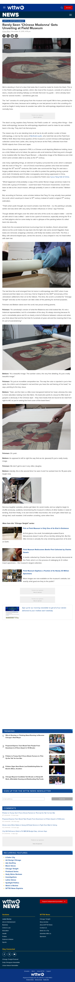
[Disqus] (37, 646)
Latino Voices (10, 880)
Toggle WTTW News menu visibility (71, 14)
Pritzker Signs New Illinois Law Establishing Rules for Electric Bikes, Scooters (24, 767)
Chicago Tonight (11, 868)
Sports (4, 942)
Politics (4, 936)
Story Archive (44, 922)
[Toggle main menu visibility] (4, 7)
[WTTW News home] (11, 15)
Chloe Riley (6, 31)
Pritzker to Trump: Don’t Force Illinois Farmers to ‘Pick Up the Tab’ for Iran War (24, 757)
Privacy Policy (30, 979)
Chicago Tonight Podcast (10, 959)
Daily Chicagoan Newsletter (11, 962)
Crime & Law (6, 928)
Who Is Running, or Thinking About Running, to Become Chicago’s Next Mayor (24, 736)
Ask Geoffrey (10, 863)
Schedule (26, 971)
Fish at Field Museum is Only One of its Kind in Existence (46, 528)
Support (48, 971)
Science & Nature (7, 939)
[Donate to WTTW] (37, 974)
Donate (68, 8)
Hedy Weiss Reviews (13, 874)
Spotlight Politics (12, 882)
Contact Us (43, 928)
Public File (46, 979)
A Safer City (10, 857)
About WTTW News (46, 925)
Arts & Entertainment (13, 21)
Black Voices (10, 866)
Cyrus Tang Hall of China (59, 177)
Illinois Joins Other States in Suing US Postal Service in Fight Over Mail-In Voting (29, 825)
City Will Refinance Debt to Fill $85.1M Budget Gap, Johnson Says (24, 831)
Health (4, 933)
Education (5, 931)
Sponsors (43, 936)
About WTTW (40, 971)
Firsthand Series (11, 871)
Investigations (11, 877)
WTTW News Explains (14, 888)
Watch (33, 971)
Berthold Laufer (36, 136)
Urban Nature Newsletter (10, 965)
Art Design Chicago (13, 860)
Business (5, 925)
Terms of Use (38, 979)
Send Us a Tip (44, 931)
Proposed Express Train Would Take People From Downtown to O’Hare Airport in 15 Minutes (22, 747)
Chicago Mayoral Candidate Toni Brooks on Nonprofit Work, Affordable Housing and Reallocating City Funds (24, 778)
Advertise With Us (45, 933)
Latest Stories (6, 919)
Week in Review (11, 885)
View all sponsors (37, 117)
